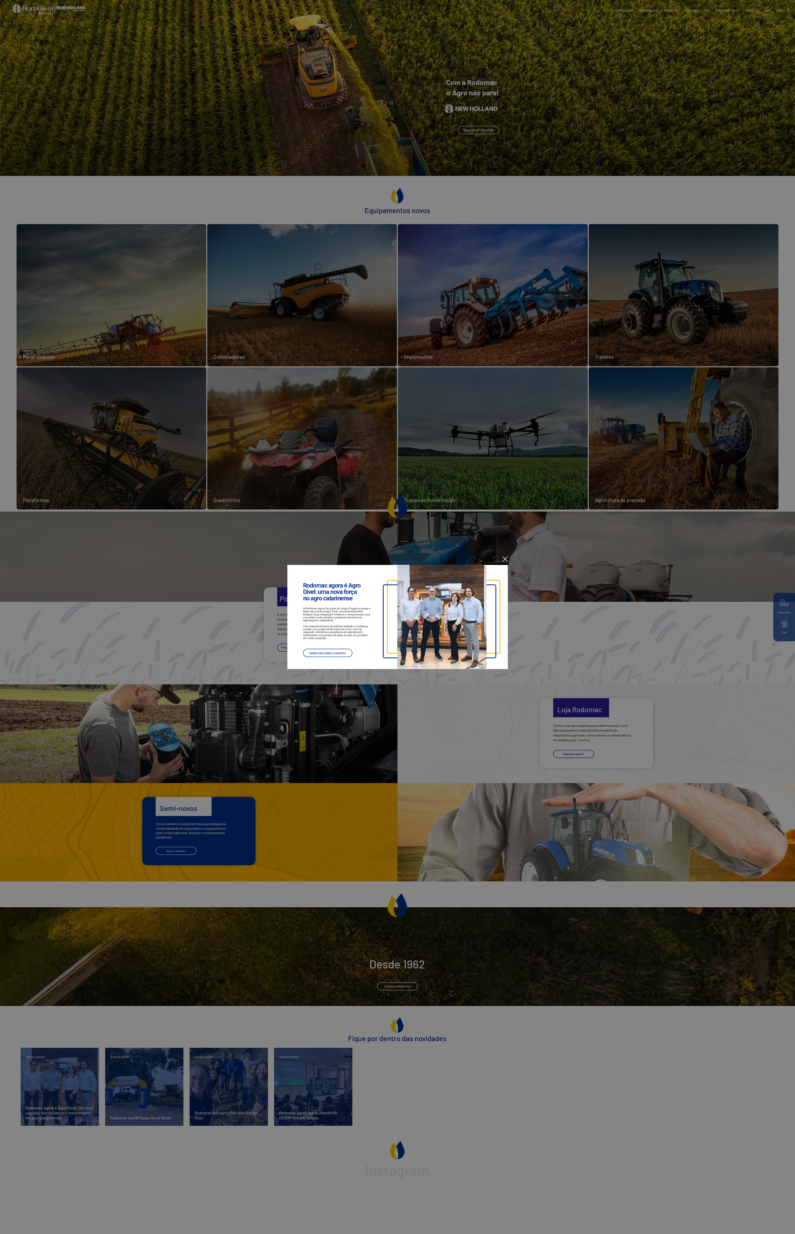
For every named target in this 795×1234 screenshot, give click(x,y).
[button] (505, 559)
